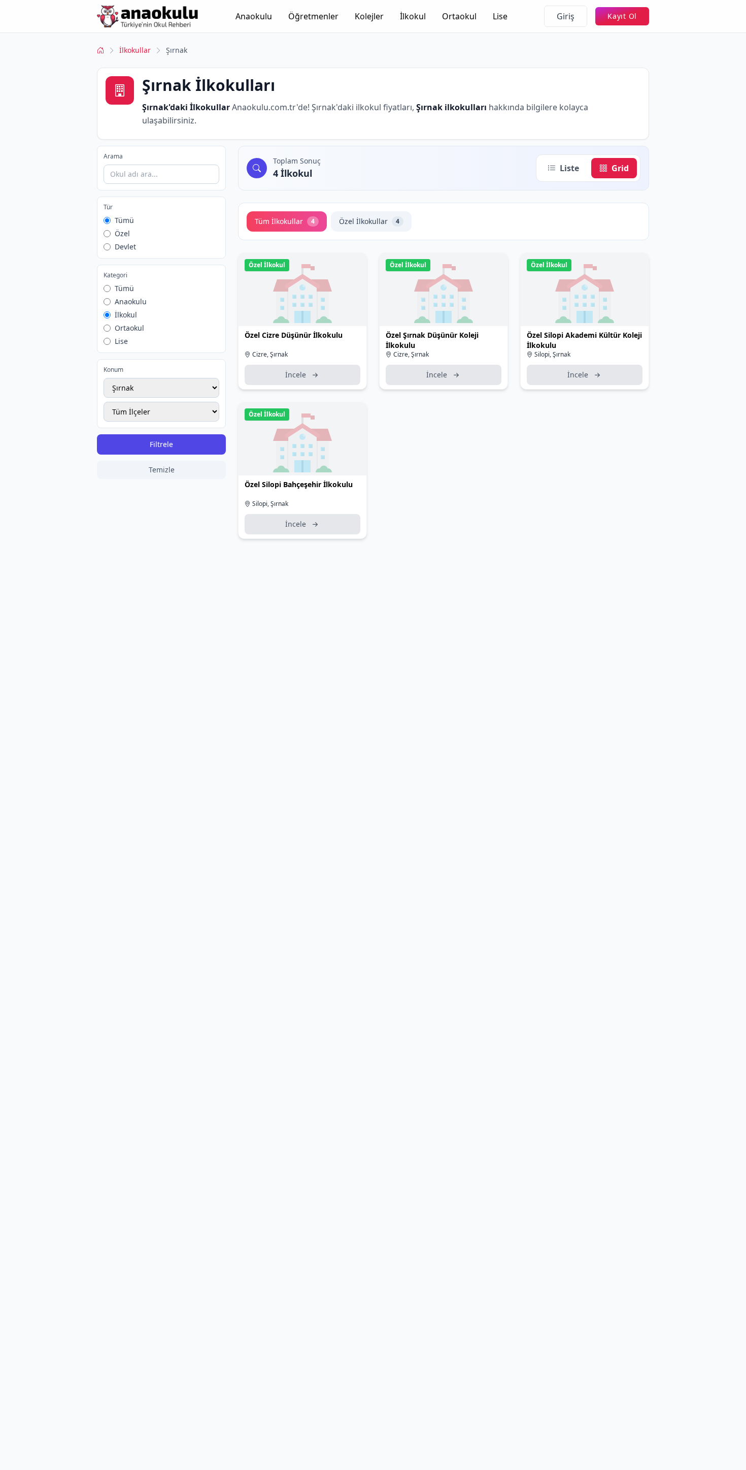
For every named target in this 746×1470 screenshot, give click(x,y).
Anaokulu (253, 16)
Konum (113, 370)
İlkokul (413, 16)
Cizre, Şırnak (270, 354)
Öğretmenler (313, 16)
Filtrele (161, 444)
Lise (500, 16)
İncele (295, 374)
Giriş (565, 16)
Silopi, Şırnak (552, 354)
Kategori (115, 275)
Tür (108, 207)
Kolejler (369, 16)
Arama (113, 156)
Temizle (162, 469)
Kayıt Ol (622, 16)
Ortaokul (459, 16)
